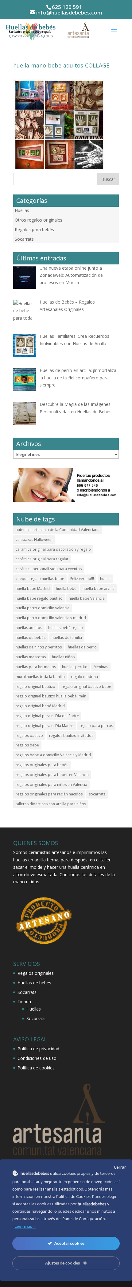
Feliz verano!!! (82, 578)
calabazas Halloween (34, 539)
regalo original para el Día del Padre (47, 715)
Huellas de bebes (34, 983)
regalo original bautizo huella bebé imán (51, 696)
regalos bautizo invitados (71, 735)
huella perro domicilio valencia (42, 608)
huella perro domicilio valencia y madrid (51, 617)
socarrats (97, 794)
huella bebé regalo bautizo (39, 598)
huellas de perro (82, 647)
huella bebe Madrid (33, 588)
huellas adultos (29, 627)
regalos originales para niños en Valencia (51, 784)
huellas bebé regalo (65, 627)
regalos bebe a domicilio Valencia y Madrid (53, 755)
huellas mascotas (31, 657)
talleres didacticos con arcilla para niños (51, 804)
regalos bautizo (29, 735)
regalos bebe (27, 745)
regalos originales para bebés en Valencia (52, 774)
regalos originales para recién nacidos (49, 794)
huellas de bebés (30, 637)
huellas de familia (67, 637)
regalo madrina (84, 676)
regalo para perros (96, 725)
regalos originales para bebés (42, 764)
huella (105, 578)
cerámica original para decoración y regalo (53, 549)
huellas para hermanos (36, 666)
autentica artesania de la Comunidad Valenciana (57, 529)
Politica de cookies (36, 1068)
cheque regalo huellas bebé (40, 578)
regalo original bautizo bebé (86, 686)
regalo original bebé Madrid (40, 706)
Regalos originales (35, 973)
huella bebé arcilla (99, 588)
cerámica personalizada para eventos (49, 568)
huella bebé (66, 588)
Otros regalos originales (38, 220)
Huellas (22, 210)
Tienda (24, 1001)
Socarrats (24, 239)
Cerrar (120, 1167)
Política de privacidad (38, 1049)
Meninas (101, 666)
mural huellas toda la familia (40, 676)
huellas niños (63, 657)
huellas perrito (74, 666)
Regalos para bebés (34, 229)
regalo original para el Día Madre (44, 725)
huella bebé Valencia (87, 598)
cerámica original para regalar (42, 559)
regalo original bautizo (35, 686)
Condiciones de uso (36, 1058)
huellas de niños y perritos (39, 647)
